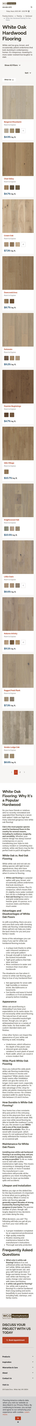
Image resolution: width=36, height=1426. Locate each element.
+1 (23, 130)
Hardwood (28, 16)
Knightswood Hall (11, 520)
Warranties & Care (10, 1367)
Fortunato (8, 349)
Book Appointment (17, 1340)
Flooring (19, 16)
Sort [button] (26, 73)
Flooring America (7, 16)
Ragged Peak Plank (12, 690)
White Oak (7, 79)
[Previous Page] (12, 772)
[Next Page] (24, 772)
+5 (23, 244)
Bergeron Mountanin (13, 122)
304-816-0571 (7, 7)
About (5, 1373)
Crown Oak (8, 236)
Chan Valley (9, 179)
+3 (23, 642)
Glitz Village (9, 463)
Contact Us (7, 1378)
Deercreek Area (10, 292)
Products (6, 1357)
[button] (13, 80)
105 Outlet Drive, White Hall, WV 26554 (15, 1389)
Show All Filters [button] (11, 65)
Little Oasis (9, 577)
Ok (18, 1418)
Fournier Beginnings (12, 406)
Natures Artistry (10, 633)
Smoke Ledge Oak (12, 747)
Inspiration (6, 1362)
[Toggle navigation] (32, 7)
